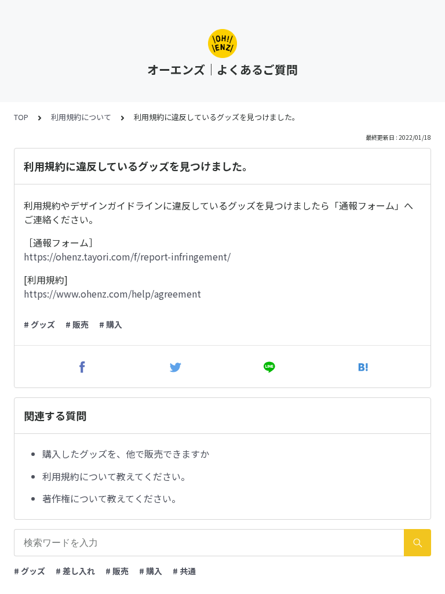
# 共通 (184, 571)
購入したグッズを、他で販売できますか (125, 454)
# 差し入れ (75, 571)
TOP (21, 116)
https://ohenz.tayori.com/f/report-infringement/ (127, 256)
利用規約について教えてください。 (116, 476)
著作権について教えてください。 (111, 498)
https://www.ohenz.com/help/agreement (112, 293)
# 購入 (110, 324)
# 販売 (77, 324)
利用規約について (81, 116)
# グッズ (39, 324)
